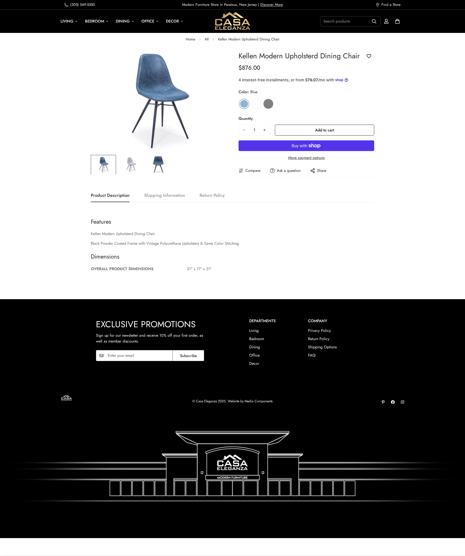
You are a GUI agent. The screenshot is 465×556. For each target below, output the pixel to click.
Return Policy (318, 339)
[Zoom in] (216, 59)
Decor (172, 21)
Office (147, 21)
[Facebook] (393, 402)
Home (190, 39)
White (256, 104)
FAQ (312, 355)
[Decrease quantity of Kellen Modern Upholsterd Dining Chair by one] (244, 130)
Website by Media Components (250, 401)
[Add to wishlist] (368, 56)
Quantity (246, 118)
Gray (268, 104)
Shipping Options (322, 347)
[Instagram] (402, 402)
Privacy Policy (319, 330)
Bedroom (94, 21)
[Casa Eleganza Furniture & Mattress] (232, 21)
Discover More (271, 4)
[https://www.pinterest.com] (383, 402)
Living (67, 21)
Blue (244, 104)
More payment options (306, 157)
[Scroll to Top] (455, 529)
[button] (397, 21)
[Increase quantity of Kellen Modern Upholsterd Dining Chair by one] (264, 130)
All (207, 39)
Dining (123, 21)
